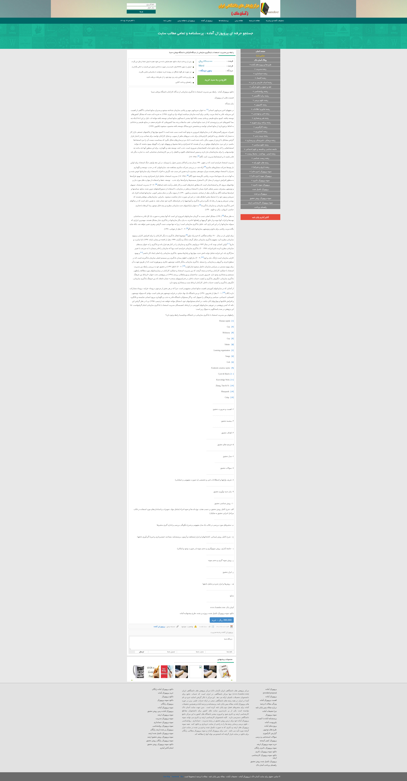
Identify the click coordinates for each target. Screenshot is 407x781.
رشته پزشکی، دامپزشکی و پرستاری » (260, 140)
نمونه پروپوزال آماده (165, 707)
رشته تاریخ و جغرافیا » (260, 167)
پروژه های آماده (270, 726)
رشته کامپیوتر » (260, 105)
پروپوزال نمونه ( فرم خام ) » (260, 176)
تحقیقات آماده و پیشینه (275, 21)
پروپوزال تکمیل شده (260, 189)
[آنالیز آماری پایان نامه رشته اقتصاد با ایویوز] (167, 677)
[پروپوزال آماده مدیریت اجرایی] (196, 677)
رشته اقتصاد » (260, 78)
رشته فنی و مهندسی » (260, 113)
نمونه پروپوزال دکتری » (260, 180)
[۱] (232, 321)
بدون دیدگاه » (205, 71)
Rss (182, 776)
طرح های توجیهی (270, 729)
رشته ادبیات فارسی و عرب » (260, 82)
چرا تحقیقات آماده (269, 711)
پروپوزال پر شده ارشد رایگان (161, 729)
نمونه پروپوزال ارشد (165, 715)
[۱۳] (232, 391)
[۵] (232, 344)
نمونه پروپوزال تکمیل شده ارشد (160, 733)
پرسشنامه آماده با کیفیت (267, 718)
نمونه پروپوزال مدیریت (164, 718)
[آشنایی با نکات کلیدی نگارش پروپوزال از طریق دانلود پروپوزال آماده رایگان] (153, 677)
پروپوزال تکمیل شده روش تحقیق (263, 761)
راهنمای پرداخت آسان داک (266, 765)
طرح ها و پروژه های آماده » (260, 64)
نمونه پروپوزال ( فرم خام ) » (260, 171)
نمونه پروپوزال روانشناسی (162, 726)
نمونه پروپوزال (271, 715)
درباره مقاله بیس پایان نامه (266, 707)
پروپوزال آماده (206, 21)
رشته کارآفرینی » (260, 127)
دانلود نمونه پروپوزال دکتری (266, 751)
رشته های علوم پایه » (260, 162)
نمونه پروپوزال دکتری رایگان (265, 748)
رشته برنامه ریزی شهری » (260, 122)
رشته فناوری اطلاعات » (260, 109)
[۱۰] (232, 374)
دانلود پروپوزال (167, 696)
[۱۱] (232, 380)
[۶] (232, 350)
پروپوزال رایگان (167, 704)
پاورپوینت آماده (271, 722)
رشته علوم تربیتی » (260, 100)
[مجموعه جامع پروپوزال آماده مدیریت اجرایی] (181, 677)
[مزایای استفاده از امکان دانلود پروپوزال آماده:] (138, 677)
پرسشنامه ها (223, 21)
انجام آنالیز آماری (166, 748)
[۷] (232, 356)
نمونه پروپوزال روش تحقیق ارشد (160, 737)
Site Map (167, 776)
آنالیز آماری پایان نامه (260, 217)
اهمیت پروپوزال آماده (268, 700)
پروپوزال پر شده (260, 194)
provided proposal (270, 693)
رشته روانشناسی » (260, 91)
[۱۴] (232, 397)
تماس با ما (167, 21)
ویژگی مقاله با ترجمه (268, 704)
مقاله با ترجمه (254, 21)
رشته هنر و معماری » (260, 118)
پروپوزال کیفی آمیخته (268, 740)
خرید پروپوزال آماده (165, 693)
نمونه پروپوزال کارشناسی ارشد (260, 203)
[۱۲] (232, 386)
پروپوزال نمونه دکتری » (260, 185)
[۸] (232, 362)
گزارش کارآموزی (270, 733)
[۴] (232, 338)
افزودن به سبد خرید (216, 80)
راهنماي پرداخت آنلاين (183, 82)
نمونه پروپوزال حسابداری (163, 722)
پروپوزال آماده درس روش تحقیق (160, 711)
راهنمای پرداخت (260, 207)
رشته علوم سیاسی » (260, 145)
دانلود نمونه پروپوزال (165, 700)
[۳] (232, 333)
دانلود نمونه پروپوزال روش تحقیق (160, 744)
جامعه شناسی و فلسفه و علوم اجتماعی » (260, 149)
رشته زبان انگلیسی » (260, 96)
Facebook (175, 776)
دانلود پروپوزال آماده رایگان (162, 689)
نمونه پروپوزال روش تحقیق (260, 198)
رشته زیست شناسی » (260, 158)
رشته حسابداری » (260, 73)
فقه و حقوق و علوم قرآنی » (260, 87)
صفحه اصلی (260, 51)
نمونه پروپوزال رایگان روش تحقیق (159, 740)
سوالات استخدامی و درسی (266, 737)
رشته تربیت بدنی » (260, 136)
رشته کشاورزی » (260, 131)
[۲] (232, 327)
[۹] (232, 368)
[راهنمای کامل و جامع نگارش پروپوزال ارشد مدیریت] (224, 677)
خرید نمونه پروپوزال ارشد (267, 744)
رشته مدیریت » (260, 69)
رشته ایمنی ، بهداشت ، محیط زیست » (260, 154)
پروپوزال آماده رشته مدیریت (221, 632)
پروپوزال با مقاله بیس (186, 21)
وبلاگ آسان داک (260, 60)
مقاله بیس (239, 21)
